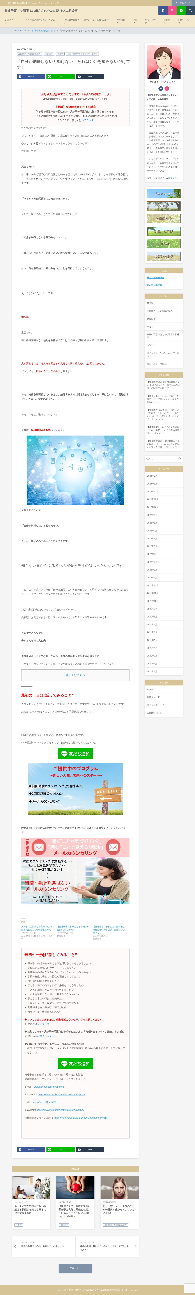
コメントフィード (155, 705)
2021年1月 (152, 663)
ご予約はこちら (183, 3)
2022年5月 (152, 546)
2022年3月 (152, 562)
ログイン (151, 689)
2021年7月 (152, 624)
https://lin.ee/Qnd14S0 (44, 1102)
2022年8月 (152, 523)
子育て (60, 54)
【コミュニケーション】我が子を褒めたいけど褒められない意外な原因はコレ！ (163, 399)
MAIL (90, 76)
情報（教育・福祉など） (158, 364)
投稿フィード (153, 697)
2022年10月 (153, 507)
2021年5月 (152, 640)
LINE (60, 76)
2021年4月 (152, 648)
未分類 (150, 303)
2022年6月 (152, 538)
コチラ (173, 178)
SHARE (31, 76)
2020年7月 (152, 671)
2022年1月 (152, 577)
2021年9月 (152, 609)
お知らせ (151, 345)
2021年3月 (152, 656)
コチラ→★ (88, 120)
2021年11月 (152, 593)
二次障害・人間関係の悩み (29, 54)
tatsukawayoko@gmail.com (49, 1086)
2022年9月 (152, 515)
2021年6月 (152, 632)
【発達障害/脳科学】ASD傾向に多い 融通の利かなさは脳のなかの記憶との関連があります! (163, 385)
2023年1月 (152, 483)
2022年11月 (152, 499)
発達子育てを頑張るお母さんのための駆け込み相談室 (41, 10)
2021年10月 (153, 601)
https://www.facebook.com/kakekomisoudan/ (61, 1094)
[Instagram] (167, 88)
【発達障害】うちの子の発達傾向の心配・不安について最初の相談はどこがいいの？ (163, 430)
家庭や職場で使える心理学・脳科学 (82, 54)
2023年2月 (152, 476)
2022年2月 (152, 570)
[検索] (180, 459)
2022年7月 (152, 530)
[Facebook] (160, 88)
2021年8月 (152, 616)
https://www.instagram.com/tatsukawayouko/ (60, 1110)
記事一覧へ (75, 1268)
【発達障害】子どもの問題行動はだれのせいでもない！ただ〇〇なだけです (109, 929)
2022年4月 (152, 554)
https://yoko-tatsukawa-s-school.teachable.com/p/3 (81, 1117)
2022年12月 (153, 491)
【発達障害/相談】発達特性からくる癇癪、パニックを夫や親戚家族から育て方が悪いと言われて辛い (163, 444)
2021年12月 (153, 585)
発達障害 (49, 54)
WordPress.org (154, 713)
